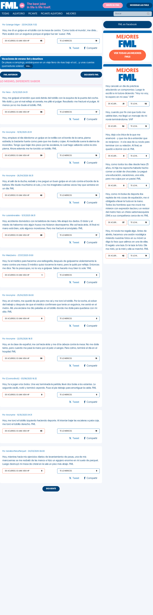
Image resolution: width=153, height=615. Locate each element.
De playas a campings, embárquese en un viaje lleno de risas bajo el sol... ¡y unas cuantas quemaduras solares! (48, 62)
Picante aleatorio (52, 14)
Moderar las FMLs (139, 5)
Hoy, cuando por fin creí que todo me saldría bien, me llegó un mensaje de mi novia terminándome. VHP (126, 116)
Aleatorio (19, 14)
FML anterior (10, 75)
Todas (5, 14)
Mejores (71, 14)
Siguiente (51, 489)
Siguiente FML (91, 75)
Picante (32, 14)
